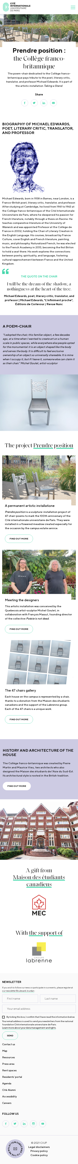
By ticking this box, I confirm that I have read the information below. (41, 1017)
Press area (8, 1063)
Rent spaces (9, 1070)
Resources (8, 1057)
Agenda (6, 1083)
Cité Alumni (9, 1089)
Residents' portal (12, 1076)
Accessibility (9, 1096)
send (10, 1035)
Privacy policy (39, 1150)
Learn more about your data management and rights (29, 1027)
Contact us (8, 1044)
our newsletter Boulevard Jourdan (18, 990)
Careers (6, 1103)
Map (4, 1050)
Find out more (19, 538)
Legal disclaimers (39, 1146)
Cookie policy (39, 1155)
